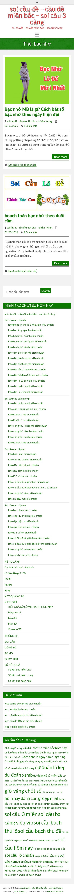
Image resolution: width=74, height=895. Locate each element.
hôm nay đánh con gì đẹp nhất (32, 798)
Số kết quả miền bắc (19, 669)
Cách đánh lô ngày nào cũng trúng (43, 757)
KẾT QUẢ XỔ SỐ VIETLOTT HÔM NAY (30, 606)
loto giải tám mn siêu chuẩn (23, 526)
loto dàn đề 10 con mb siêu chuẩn (27, 369)
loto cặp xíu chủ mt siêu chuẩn (25, 459)
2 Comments (30, 125)
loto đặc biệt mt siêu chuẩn (23, 465)
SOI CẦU (10, 641)
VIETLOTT (11, 602)
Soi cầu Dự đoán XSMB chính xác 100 (40, 840)
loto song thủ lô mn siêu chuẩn (25, 549)
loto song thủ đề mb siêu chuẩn (25, 431)
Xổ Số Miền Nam (13, 874)
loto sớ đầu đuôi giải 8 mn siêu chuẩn (29, 538)
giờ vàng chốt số (23, 790)
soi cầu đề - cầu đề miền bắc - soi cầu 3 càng (29, 121)
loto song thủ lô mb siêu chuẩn (25, 436)
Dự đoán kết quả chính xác (22, 164)
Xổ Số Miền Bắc (31, 870)
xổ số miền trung (31, 874)
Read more (60, 156)
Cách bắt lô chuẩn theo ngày (42, 752)
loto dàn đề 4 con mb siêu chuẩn (26, 352)
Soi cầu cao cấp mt (15, 449)
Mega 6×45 (14, 612)
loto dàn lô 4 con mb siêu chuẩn (25, 386)
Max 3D (12, 618)
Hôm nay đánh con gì (52, 792)
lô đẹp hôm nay (13, 807)
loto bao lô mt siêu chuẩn (22, 453)
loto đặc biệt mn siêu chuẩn (23, 521)
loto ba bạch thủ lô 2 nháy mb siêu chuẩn (31, 324)
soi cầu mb (52, 855)
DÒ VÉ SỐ (10, 647)
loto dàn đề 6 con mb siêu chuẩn (26, 358)
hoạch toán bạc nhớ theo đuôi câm (34, 218)
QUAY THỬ (11, 659)
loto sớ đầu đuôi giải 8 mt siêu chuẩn (28, 481)
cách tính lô (62, 752)
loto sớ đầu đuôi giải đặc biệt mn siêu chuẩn (32, 543)
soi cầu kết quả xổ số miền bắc (49, 848)
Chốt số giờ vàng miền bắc (18, 748)
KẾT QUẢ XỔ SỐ (14, 596)
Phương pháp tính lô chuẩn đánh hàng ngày (44, 807)
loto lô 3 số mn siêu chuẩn (22, 532)
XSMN (8, 584)
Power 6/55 (14, 629)
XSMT (8, 590)
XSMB (8, 578)
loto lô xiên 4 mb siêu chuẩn (23, 442)
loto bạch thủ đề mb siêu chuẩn (25, 335)
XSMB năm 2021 (13, 870)
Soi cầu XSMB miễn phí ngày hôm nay (41, 861)
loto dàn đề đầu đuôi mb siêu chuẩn (28, 375)
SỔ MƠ (9, 653)
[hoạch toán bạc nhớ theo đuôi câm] (37, 193)
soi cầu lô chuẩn (19, 855)
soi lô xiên (49, 866)
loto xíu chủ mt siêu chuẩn (23, 498)
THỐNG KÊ (11, 635)
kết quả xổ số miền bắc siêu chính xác (50, 803)
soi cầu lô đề (39, 856)
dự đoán (45, 761)
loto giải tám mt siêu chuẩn (23, 470)
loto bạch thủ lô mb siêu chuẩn (25, 347)
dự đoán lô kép (50, 767)
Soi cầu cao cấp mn (15, 505)
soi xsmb (59, 866)
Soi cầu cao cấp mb (15, 319)
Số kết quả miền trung (20, 675)
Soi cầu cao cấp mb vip (17, 398)
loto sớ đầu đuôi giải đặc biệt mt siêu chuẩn (32, 487)
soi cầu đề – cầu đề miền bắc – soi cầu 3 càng (37, 15)
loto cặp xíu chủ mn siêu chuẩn (25, 515)
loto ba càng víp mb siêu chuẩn (25, 330)
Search (45, 290)
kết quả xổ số (22, 803)
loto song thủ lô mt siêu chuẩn (25, 493)
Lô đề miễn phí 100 (15, 573)
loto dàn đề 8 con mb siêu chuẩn (26, 363)
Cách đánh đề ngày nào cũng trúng (22, 761)
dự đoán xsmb (19, 774)
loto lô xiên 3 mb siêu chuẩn (23, 420)
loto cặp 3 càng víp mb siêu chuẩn (27, 408)
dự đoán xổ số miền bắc (47, 775)
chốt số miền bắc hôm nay (50, 748)
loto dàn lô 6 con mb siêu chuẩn (25, 391)
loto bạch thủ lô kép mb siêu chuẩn (27, 341)
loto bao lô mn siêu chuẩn (22, 510)
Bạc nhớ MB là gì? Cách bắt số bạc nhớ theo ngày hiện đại (34, 111)
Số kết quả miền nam (19, 680)
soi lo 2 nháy (35, 866)
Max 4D (12, 623)
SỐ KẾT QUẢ (12, 664)
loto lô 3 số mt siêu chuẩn (22, 476)
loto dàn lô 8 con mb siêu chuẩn (25, 403)
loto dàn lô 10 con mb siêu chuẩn (26, 380)
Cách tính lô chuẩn (13, 757)
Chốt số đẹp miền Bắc (16, 752)
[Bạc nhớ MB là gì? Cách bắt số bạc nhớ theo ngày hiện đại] (37, 80)
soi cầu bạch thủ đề (39, 831)
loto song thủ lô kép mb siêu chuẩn (27, 425)
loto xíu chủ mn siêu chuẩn (23, 554)
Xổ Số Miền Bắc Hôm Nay (54, 870)
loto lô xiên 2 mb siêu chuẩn (23, 414)
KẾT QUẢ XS (12, 561)
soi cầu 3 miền (21, 814)
